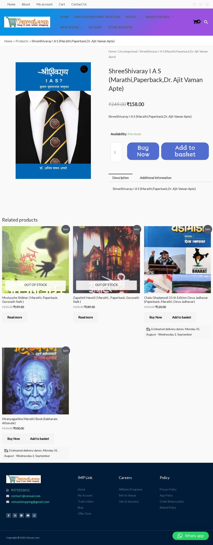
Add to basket (185, 151)
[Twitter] (201, 4)
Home (11, 4)
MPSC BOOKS (69, 27)
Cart (62, 4)
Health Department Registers (97, 17)
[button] (206, 22)
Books (131, 17)
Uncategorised (127, 51)
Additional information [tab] (155, 178)
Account (96, 27)
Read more (14, 317)
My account (44, 4)
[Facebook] (194, 4)
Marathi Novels (158, 17)
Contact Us (79, 4)
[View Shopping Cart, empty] (195, 22)
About (26, 4)
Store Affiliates (120, 27)
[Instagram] (207, 4)
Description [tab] (120, 178)
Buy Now (143, 151)
